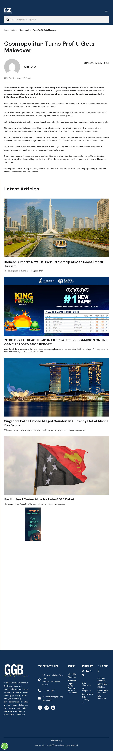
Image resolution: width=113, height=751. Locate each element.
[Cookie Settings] (4, 746)
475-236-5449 (48, 691)
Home (6, 30)
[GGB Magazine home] (8, 10)
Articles (14, 30)
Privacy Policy (56, 741)
